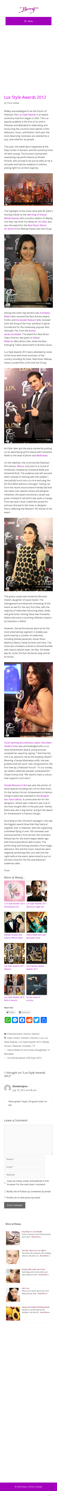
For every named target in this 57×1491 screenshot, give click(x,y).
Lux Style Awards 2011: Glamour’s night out (36, 905)
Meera (20, 466)
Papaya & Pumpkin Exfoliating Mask (35, 1307)
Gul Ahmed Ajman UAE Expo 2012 (24, 1057)
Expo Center (13, 1037)
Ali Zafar (42, 221)
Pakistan (16, 1045)
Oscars (7, 1045)
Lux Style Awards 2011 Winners (14, 967)
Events (27, 1033)
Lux (41, 1037)
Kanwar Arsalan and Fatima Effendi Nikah (13, 936)
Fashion (36, 1033)
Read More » (36, 1237)
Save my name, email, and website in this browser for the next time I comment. (28, 1182)
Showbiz (26, 1045)
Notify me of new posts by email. (23, 1197)
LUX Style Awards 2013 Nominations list (14, 905)
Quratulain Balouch (25, 319)
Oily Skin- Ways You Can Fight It (34, 1250)
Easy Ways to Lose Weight (32, 1231)
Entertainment (14, 1033)
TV (33, 1045)
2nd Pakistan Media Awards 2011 (35, 967)
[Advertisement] (28, 59)
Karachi (34, 1037)
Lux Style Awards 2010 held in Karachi (14, 999)
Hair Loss (25, 1288)
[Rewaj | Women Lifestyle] (28, 9)
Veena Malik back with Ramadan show (36, 936)
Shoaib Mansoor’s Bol (16, 785)
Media (45, 1041)
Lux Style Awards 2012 (29, 1041)
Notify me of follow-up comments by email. (29, 1191)
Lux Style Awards (27, 114)
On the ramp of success (33, 999)
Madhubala (41, 455)
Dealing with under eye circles (33, 1269)
